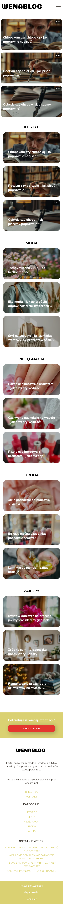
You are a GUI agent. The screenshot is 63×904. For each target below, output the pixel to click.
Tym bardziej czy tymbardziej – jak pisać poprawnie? (31, 849)
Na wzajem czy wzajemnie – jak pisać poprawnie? (31, 864)
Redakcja (31, 792)
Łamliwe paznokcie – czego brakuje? (28, 570)
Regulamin (31, 899)
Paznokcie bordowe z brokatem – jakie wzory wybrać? (25, 454)
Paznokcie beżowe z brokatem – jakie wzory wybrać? (30, 386)
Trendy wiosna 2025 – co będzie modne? (26, 270)
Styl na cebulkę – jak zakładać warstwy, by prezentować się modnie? (30, 338)
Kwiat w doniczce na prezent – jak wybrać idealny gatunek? (30, 618)
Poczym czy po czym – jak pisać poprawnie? (26, 73)
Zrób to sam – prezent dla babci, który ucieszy (27, 652)
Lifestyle (31, 127)
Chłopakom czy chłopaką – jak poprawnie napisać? (25, 39)
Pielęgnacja (31, 359)
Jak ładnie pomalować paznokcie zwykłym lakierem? (31, 857)
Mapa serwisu (31, 892)
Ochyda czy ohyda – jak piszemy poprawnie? (27, 106)
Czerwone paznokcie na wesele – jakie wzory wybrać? (31, 420)
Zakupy (31, 591)
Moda (32, 243)
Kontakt (31, 796)
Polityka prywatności (31, 886)
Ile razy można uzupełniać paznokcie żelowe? (27, 536)
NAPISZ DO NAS (31, 728)
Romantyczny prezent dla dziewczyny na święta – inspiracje (27, 686)
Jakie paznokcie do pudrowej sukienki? (29, 502)
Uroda (31, 475)
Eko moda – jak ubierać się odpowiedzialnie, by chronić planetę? (28, 304)
